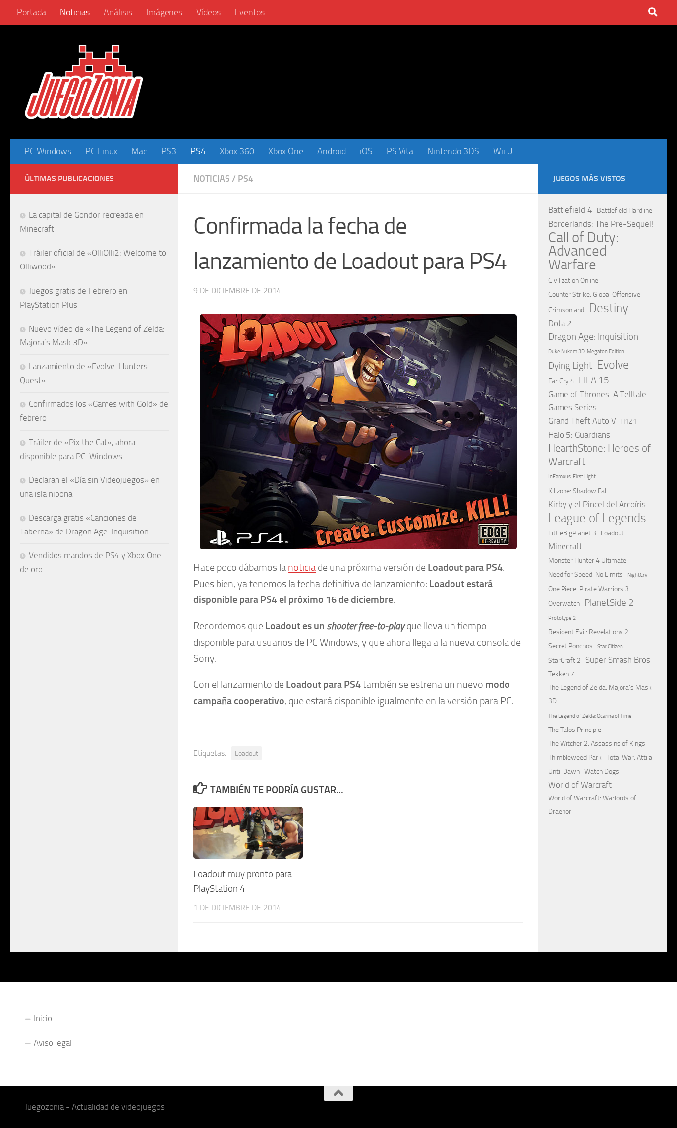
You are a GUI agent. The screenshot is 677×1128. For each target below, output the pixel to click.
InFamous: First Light (572, 476)
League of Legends (597, 518)
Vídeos (208, 12)
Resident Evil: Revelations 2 (588, 632)
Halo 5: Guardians (579, 435)
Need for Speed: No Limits (585, 574)
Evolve (613, 365)
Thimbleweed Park (575, 757)
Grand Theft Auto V (582, 421)
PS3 (168, 151)
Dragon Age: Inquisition (593, 336)
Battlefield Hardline (624, 210)
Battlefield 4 (570, 210)
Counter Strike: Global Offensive (594, 294)
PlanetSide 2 (609, 602)
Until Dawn (564, 771)
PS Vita (400, 151)
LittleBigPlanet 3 (572, 533)
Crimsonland (566, 310)
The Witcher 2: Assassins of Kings (596, 743)
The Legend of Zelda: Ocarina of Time (590, 716)
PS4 (198, 151)
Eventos (249, 12)
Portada (31, 12)
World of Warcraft (580, 785)
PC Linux (101, 151)
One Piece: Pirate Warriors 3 (588, 589)
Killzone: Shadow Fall (578, 491)
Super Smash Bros (617, 659)
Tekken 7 (561, 674)
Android (331, 151)
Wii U (503, 151)
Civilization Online (573, 280)
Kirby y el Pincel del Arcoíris (597, 504)
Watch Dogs (601, 771)
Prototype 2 (562, 618)
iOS (366, 151)
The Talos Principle (574, 730)
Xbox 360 (237, 151)
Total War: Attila (629, 757)
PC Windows (47, 151)
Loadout (246, 753)
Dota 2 (560, 323)
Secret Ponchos (570, 646)
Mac (139, 151)
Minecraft (565, 546)
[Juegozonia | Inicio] (84, 82)
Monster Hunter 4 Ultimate (587, 560)
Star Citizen (610, 646)
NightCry (637, 575)
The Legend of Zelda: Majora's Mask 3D (600, 694)
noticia (302, 567)
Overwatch (564, 603)
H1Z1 (629, 421)
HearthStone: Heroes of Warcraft (599, 454)
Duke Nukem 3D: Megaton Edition (586, 351)
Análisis (118, 12)
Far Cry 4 (561, 381)
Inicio (43, 1018)
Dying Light (570, 365)
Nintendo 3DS (453, 151)
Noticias (75, 12)
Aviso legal (53, 1043)
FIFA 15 (594, 380)
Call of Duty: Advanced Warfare (583, 251)
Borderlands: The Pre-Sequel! (600, 224)
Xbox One (285, 151)
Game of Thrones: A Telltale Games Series (597, 400)
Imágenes (164, 12)
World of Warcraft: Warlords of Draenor (592, 805)
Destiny (608, 308)
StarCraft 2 (564, 660)
